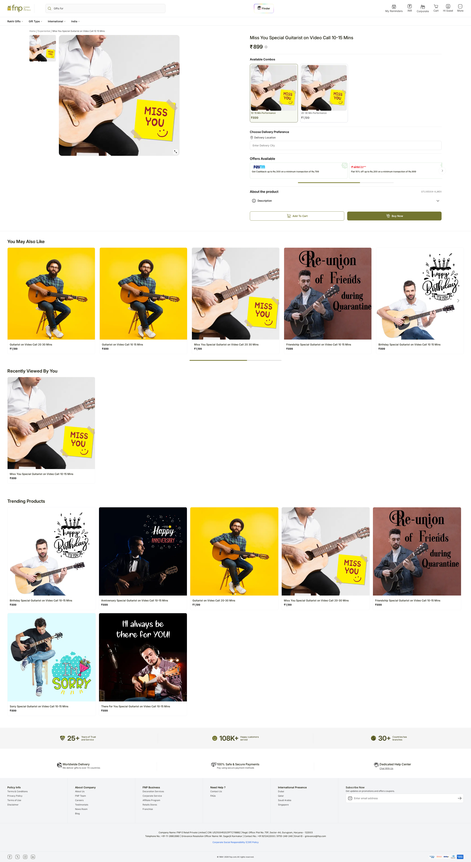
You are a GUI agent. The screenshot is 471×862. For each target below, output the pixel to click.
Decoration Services (153, 791)
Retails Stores (150, 804)
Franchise (148, 809)
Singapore (283, 804)
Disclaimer (13, 804)
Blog (77, 813)
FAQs (213, 795)
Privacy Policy (14, 795)
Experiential (45, 31)
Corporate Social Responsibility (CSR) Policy (236, 842)
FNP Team (80, 795)
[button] (15, 21)
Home (33, 31)
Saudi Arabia (284, 800)
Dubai (281, 791)
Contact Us (216, 791)
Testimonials (81, 804)
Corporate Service (152, 795)
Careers (79, 800)
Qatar (281, 795)
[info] (266, 47)
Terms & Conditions (17, 791)
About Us (79, 791)
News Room (81, 809)
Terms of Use (14, 800)
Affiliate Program (151, 800)
